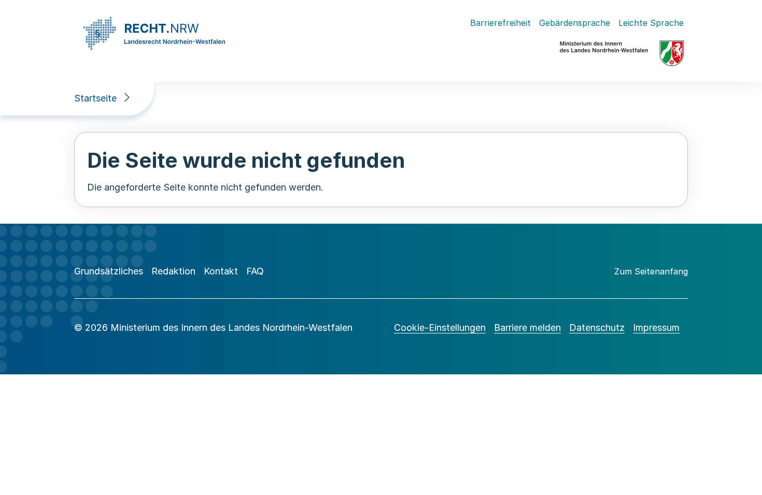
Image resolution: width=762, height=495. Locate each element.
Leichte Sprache (651, 23)
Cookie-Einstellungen (440, 327)
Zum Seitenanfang (651, 271)
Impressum (656, 327)
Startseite (95, 98)
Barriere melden (527, 327)
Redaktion (173, 271)
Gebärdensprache (574, 23)
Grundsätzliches (108, 271)
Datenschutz (597, 327)
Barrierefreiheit (500, 23)
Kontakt (221, 271)
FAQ (255, 271)
